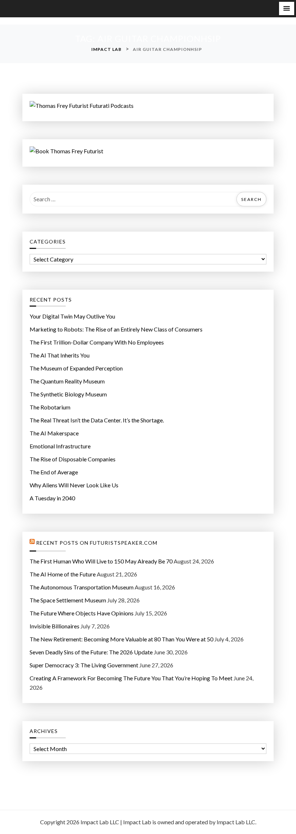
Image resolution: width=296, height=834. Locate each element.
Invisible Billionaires (54, 626)
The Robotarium (50, 407)
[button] (286, 8)
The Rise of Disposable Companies (73, 459)
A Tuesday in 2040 (52, 498)
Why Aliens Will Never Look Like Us (74, 485)
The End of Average (54, 472)
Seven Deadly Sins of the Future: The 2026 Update (91, 652)
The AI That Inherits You (60, 355)
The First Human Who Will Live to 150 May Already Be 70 (101, 561)
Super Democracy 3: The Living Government (84, 665)
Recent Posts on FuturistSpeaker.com (96, 543)
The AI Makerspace (54, 433)
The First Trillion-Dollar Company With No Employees (97, 342)
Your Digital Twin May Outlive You (72, 316)
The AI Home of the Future (63, 574)
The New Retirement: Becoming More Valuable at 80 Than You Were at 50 (121, 639)
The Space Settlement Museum (68, 600)
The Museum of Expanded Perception (76, 368)
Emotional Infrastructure (60, 446)
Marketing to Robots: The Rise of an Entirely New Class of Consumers (116, 329)
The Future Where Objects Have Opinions (82, 613)
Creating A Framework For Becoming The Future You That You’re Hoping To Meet (131, 678)
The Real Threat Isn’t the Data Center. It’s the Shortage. (97, 420)
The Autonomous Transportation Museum (82, 587)
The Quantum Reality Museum (67, 381)
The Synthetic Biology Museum (68, 394)
